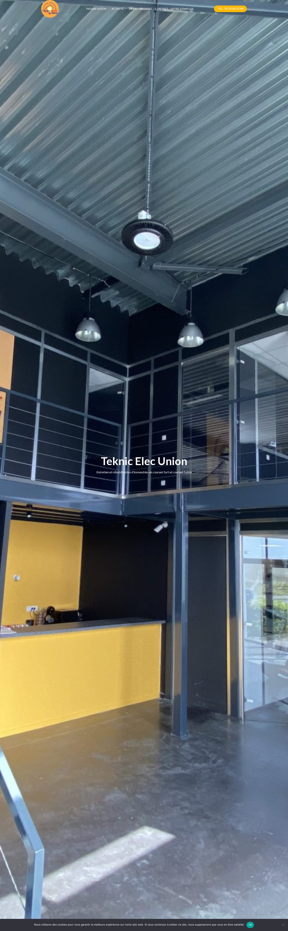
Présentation (96, 8)
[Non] (283, 926)
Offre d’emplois (182, 8)
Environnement (140, 8)
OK (250, 924)
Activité (118, 8)
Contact (161, 8)
